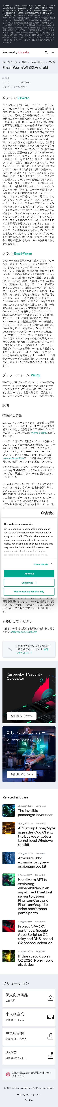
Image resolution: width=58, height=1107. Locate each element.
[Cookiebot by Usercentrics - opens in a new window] (41, 513)
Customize (27, 582)
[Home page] (15, 52)
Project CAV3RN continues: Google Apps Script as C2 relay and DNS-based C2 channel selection (35, 934)
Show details (41, 564)
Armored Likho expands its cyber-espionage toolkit (33, 862)
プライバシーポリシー (29, 1095)
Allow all (29, 573)
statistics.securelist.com (24, 631)
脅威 (24, 62)
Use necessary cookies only (29, 591)
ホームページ (9, 62)
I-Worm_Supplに (39, 432)
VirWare (23, 98)
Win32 (51, 62)
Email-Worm (37, 62)
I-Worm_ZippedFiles (13, 458)
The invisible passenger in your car (35, 812)
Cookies (29, 1100)
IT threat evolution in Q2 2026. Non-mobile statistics (35, 960)
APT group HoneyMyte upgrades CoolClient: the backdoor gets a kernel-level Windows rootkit (36, 836)
